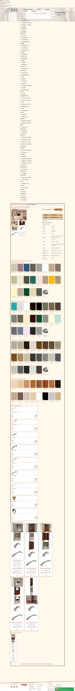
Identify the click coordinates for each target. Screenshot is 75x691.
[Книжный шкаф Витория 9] (14, 223)
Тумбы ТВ (24, 72)
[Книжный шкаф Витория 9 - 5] (22, 234)
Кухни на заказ (26, 177)
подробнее (17, 575)
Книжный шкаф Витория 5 (31, 623)
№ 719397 (14, 514)
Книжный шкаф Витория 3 (46, 569)
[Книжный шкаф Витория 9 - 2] (14, 228)
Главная (12, 204)
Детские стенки (26, 139)
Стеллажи (24, 37)
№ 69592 (14, 501)
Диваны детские (26, 163)
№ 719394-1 (14, 424)
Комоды (24, 81)
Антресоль (25, 39)
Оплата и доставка (28, 9)
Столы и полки (26, 98)
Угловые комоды (26, 85)
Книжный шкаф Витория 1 (17, 569)
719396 (13, 437)
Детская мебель (26, 137)
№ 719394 (14, 412)
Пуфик (24, 62)
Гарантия (47, 9)
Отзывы (25, 11)
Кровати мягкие (26, 121)
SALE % (24, 16)
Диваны (24, 156)
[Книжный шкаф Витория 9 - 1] (22, 223)
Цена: (12, 414)
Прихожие (25, 48)
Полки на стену (26, 104)
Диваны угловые (27, 161)
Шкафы (24, 18)
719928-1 (14, 475)
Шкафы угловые (26, 25)
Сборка (39, 9)
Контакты (33, 11)
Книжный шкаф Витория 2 (31, 569)
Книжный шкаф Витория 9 (13, 651)
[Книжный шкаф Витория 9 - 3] (22, 228)
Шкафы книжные (27, 23)
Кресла (24, 79)
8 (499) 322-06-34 (61, 12)
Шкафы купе (25, 20)
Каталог (24, 14)
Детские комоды (27, 144)
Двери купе (25, 46)
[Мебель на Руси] (13, 11)
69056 (13, 488)
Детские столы (26, 142)
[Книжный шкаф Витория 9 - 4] (14, 234)
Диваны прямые (26, 158)
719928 (13, 463)
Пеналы (24, 35)
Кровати (24, 114)
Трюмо (24, 87)
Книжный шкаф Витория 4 (17, 623)
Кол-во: (12, 416)
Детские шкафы (26, 150)
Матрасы (24, 131)
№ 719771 (14, 450)
